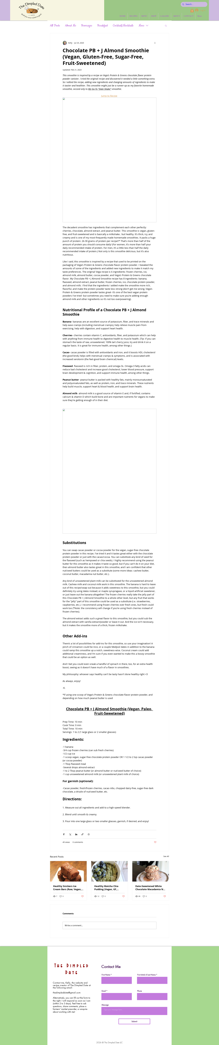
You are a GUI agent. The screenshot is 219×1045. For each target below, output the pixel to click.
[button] (192, 10)
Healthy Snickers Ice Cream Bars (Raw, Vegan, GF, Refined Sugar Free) (67, 888)
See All (166, 856)
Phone (139, 991)
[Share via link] (82, 834)
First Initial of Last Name (146, 975)
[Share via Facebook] (64, 834)
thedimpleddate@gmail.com (66, 992)
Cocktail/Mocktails (123, 26)
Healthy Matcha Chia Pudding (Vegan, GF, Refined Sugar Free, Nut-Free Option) (108, 888)
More (141, 26)
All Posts (55, 26)
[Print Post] (88, 834)
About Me (70, 26)
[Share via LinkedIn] (76, 834)
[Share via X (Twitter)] (70, 834)
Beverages (86, 26)
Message (105, 1005)
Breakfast (102, 26)
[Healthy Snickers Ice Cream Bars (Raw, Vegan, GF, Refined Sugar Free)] (68, 871)
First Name (106, 975)
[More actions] (154, 42)
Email (104, 991)
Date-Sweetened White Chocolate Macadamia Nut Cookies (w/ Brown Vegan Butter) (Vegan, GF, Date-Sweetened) (150, 888)
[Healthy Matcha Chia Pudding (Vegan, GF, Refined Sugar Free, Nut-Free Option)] (109, 871)
